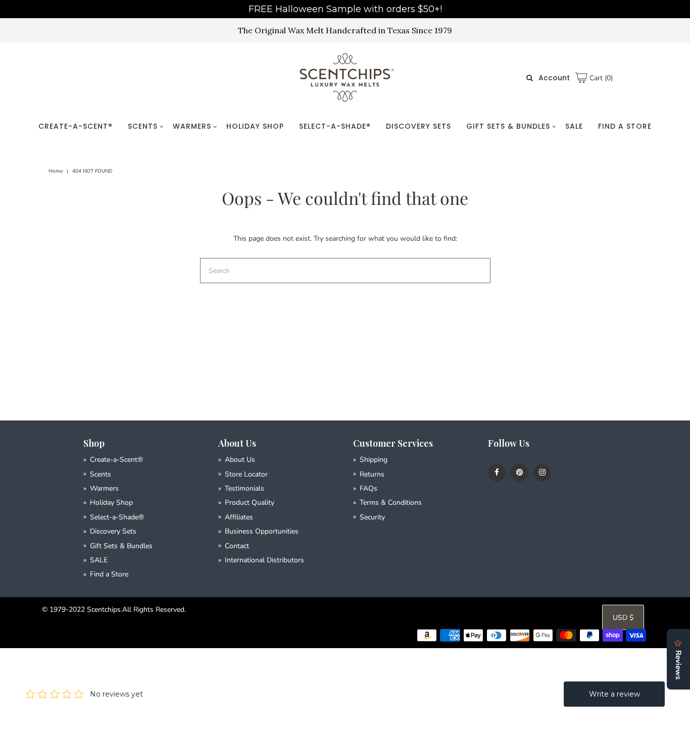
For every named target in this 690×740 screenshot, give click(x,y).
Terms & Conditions (391, 502)
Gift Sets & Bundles (508, 126)
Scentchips (104, 609)
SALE (574, 126)
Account (554, 78)
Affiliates (239, 517)
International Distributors (264, 560)
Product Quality (249, 502)
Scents (143, 126)
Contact (237, 546)
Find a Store (625, 126)
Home (55, 171)
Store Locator (246, 474)
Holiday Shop (255, 126)
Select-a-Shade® (335, 126)
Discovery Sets (418, 126)
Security (372, 517)
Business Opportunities (262, 531)
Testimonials (244, 488)
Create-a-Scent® (75, 126)
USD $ (623, 617)
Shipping (373, 459)
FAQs (368, 488)
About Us (240, 459)
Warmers (192, 126)
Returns (372, 474)
